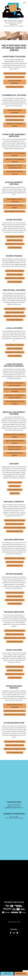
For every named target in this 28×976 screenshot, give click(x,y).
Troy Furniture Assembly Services (15, 173)
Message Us (21, 973)
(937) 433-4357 (16, 806)
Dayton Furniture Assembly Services (15, 160)
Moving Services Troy (14, 565)
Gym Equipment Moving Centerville (15, 200)
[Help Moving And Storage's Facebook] (10, 933)
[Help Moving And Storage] (13, 10)
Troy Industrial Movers (14, 319)
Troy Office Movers (14, 603)
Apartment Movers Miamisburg (14, 82)
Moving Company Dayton (14, 524)
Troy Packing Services (14, 641)
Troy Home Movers (14, 247)
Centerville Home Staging (14, 270)
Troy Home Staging (14, 281)
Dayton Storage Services (14, 745)
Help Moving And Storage (13, 21)
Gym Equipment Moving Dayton (15, 206)
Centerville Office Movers (14, 592)
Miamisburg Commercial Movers (15, 125)
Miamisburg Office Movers (14, 600)
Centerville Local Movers (14, 345)
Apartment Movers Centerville (14, 73)
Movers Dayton (14, 486)
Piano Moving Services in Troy (15, 714)
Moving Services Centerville (14, 558)
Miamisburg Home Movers (14, 244)
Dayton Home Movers (14, 240)
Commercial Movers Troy (14, 120)
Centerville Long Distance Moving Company (14, 384)
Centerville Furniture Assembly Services (14, 154)
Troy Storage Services (14, 752)
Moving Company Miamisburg (15, 527)
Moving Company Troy (14, 531)
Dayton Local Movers (14, 348)
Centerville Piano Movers (14, 666)
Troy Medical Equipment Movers (15, 454)
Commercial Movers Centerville (14, 111)
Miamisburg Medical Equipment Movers (14, 448)
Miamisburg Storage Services (15, 749)
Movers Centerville (14, 482)
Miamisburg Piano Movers (14, 674)
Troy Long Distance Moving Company (14, 402)
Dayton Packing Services (14, 634)
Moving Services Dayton (14, 562)
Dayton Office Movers (14, 596)
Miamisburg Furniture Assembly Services (14, 166)
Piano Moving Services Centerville (14, 706)
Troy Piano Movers (14, 677)
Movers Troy (14, 493)
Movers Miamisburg (14, 489)
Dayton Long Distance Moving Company (14, 390)
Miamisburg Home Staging (15, 278)
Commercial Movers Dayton (14, 116)
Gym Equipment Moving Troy (14, 211)
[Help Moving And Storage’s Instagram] (14, 933)
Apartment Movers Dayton (15, 77)
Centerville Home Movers (14, 236)
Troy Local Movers (14, 355)
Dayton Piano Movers (14, 670)
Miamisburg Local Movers (14, 352)
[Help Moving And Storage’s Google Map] (17, 933)
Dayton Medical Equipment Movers (15, 442)
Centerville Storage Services (14, 741)
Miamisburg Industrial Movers (15, 316)
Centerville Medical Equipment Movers (15, 436)
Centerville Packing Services (14, 630)
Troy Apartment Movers (15, 86)
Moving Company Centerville (14, 520)
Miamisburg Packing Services (15, 638)
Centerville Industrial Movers (14, 308)
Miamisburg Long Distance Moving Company (15, 396)
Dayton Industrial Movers (14, 312)
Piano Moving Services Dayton (14, 710)
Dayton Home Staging (14, 274)
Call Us (7, 973)
